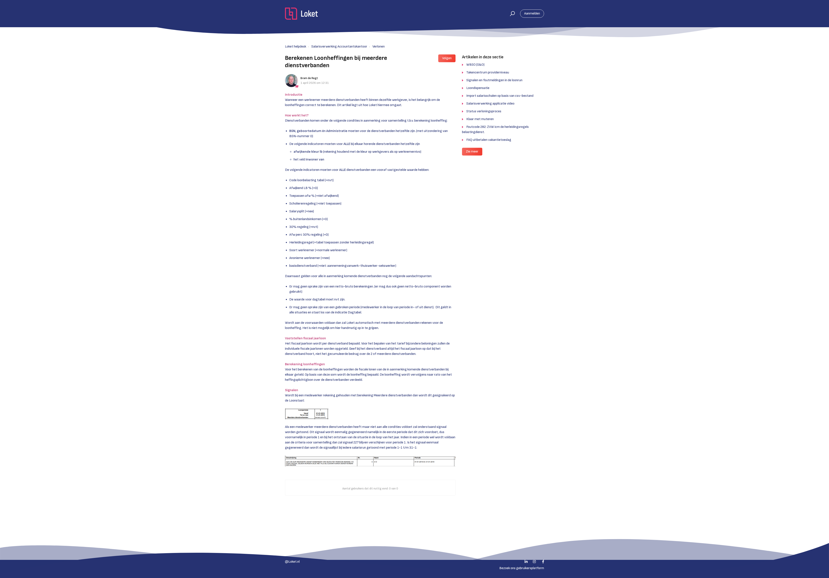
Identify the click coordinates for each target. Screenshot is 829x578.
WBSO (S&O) (475, 65)
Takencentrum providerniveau (487, 72)
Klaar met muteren (480, 119)
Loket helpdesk (295, 46)
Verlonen (378, 46)
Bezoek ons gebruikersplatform (521, 568)
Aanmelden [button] (532, 13)
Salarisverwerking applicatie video (490, 104)
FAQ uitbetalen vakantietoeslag (488, 140)
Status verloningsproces (483, 111)
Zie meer (472, 151)
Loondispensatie (477, 88)
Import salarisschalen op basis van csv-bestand (499, 96)
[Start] (301, 14)
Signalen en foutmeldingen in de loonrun (494, 80)
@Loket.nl (292, 562)
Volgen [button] (447, 58)
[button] (510, 13)
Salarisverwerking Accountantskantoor (339, 46)
